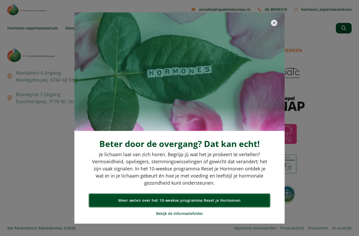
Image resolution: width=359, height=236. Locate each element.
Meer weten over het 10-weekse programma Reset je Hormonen (179, 200)
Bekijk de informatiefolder (179, 213)
